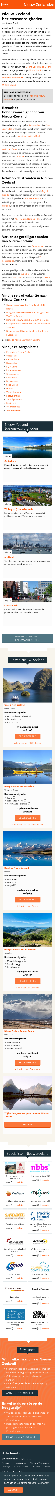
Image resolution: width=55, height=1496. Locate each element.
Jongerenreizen (13, 410)
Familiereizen (12, 403)
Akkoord (13, 1490)
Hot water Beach (33, 198)
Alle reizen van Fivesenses (27, 1069)
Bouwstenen (12, 381)
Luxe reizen (11, 377)
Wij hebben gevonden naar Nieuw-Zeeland (26, 1115)
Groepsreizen (12, 374)
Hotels (9, 388)
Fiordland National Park (13, 77)
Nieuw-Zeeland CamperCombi (19, 1031)
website (20, 1182)
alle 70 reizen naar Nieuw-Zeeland (24, 339)
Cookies (47, 1466)
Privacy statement (21, 1466)
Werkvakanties (13, 406)
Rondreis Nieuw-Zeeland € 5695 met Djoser (28, 319)
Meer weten (43, 1483)
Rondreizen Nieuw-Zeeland (19, 352)
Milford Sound (9, 85)
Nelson (46, 277)
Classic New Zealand (14, 705)
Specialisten (12, 384)
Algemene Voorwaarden (39, 1462)
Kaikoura (6, 205)
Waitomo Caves (9, 149)
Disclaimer (36, 1466)
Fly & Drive (11, 366)
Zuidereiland (35, 125)
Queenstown (38, 246)
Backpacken (11, 363)
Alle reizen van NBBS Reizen (27, 743)
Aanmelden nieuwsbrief (19, 1393)
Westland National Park (29, 136)
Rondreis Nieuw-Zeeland (16, 868)
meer (8, 1182)
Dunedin (24, 273)
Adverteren (6, 1462)
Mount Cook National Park (38, 66)
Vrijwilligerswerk (14, 399)
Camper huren (13, 359)
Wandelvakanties (14, 392)
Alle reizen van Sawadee (27, 987)
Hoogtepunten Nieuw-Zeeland (19, 786)
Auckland (17, 277)
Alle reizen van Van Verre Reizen (27, 824)
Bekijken (27, 1124)
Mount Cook (35, 70)
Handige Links (20, 1462)
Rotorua (20, 156)
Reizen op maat (13, 370)
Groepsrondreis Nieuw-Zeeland (20, 949)
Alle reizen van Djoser (27, 906)
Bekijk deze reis (27, 736)
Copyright (6, 1466)
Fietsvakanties (13, 395)
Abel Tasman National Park (27, 219)
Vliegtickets (11, 355)
